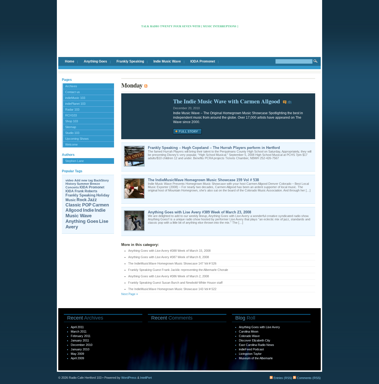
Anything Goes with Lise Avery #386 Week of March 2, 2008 (168, 276)
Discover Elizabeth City (254, 340)
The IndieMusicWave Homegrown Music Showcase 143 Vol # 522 (172, 289)
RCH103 (71, 115)
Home (69, 61)
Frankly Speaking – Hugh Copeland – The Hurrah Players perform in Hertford (214, 148)
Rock (82, 200)
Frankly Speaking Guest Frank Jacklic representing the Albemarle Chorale (178, 269)
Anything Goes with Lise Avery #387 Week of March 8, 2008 (168, 257)
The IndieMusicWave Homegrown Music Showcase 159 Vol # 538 (203, 180)
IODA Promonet (202, 61)
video (69, 180)
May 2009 (77, 353)
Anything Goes (95, 61)
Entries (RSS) (282, 378)
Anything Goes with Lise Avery (259, 327)
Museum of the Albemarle (256, 358)
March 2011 (79, 331)
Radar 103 (72, 109)
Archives (71, 86)
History (70, 183)
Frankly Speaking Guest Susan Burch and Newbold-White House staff (175, 282)
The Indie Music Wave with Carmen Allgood (226, 101)
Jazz (92, 199)
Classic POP (78, 205)
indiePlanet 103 (75, 103)
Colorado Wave (249, 336)
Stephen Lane (74, 161)
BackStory (101, 180)
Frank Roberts (86, 191)
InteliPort (146, 377)
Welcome (71, 144)
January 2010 (80, 349)
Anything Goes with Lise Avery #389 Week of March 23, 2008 (199, 212)
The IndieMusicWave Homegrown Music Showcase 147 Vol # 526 (172, 263)
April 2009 (77, 358)
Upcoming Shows (77, 138)
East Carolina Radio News (256, 344)
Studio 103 (72, 132)
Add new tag (83, 180)
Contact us (72, 92)
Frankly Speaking (130, 61)
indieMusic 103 (75, 97)
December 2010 (81, 344)
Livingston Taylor (250, 353)
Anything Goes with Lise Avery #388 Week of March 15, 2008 (169, 250)
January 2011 (80, 340)
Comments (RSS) (308, 378)
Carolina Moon (248, 331)
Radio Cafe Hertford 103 (189, 17)
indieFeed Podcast (251, 349)
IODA (69, 191)
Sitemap (70, 127)
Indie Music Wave (167, 61)
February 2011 (80, 336)
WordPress (129, 377)
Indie (88, 210)
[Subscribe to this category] (145, 85)
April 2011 (77, 327)
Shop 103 (71, 121)
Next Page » (129, 294)
